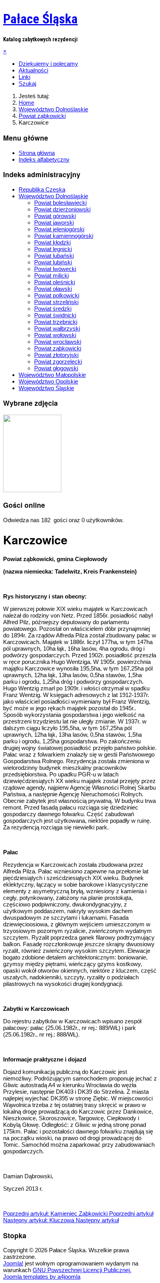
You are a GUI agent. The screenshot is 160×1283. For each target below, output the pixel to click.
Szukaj (27, 83)
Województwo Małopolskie (52, 374)
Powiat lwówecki (55, 269)
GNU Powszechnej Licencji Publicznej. (82, 1270)
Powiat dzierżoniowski (62, 209)
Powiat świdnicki (55, 315)
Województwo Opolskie (48, 381)
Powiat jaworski (54, 222)
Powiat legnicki (53, 249)
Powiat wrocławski (57, 341)
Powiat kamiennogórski (63, 235)
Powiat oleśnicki (54, 282)
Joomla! (13, 1263)
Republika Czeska (42, 189)
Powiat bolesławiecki (60, 202)
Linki (24, 77)
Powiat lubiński (53, 262)
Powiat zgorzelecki (58, 361)
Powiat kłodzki (52, 242)
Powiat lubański (54, 255)
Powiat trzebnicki (55, 322)
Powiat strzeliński (56, 302)
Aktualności (33, 70)
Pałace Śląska (40, 18)
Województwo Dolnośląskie (53, 196)
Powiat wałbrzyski (57, 328)
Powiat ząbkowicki (57, 348)
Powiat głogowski (56, 368)
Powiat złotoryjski (56, 355)
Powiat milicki (51, 275)
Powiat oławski (53, 288)
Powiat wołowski (55, 335)
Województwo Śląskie (46, 388)
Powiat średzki (52, 308)
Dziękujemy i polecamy (48, 63)
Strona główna (37, 153)
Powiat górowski (55, 216)
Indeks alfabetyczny (44, 159)
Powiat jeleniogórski (59, 229)
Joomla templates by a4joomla (41, 1276)
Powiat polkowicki (56, 295)
